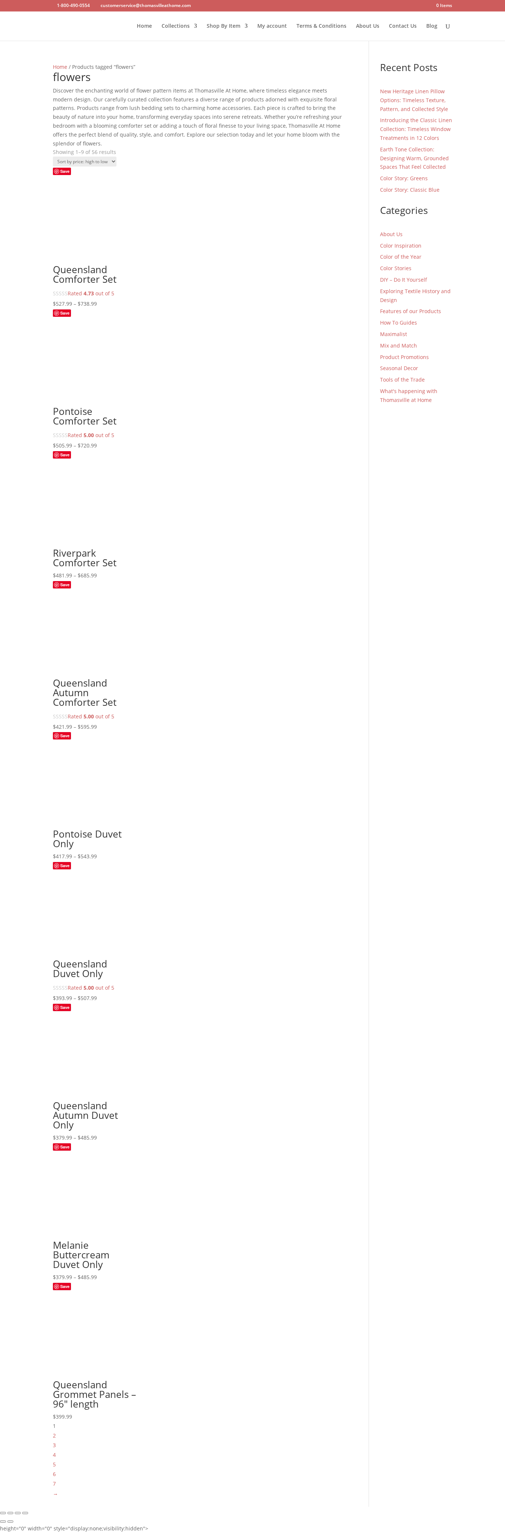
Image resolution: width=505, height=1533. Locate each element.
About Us (367, 26)
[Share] (18, 1513)
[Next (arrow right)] (10, 1521)
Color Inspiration (400, 245)
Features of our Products (410, 311)
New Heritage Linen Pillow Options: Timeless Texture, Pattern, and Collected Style (414, 100)
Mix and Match (398, 345)
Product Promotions (404, 356)
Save (65, 171)
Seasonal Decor (399, 368)
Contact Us (403, 26)
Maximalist (393, 334)
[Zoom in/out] (3, 1513)
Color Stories (395, 268)
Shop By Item (223, 26)
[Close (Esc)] (25, 1513)
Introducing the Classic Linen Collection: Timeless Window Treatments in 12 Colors (416, 129)
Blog (431, 26)
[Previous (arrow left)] (3, 1521)
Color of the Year (400, 256)
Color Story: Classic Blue (410, 189)
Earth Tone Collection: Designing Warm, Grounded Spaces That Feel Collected (414, 158)
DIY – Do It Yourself (403, 279)
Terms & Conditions (321, 26)
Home (144, 26)
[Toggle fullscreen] (10, 1513)
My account (272, 26)
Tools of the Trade (402, 379)
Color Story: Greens (404, 178)
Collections (176, 26)
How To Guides (398, 322)
